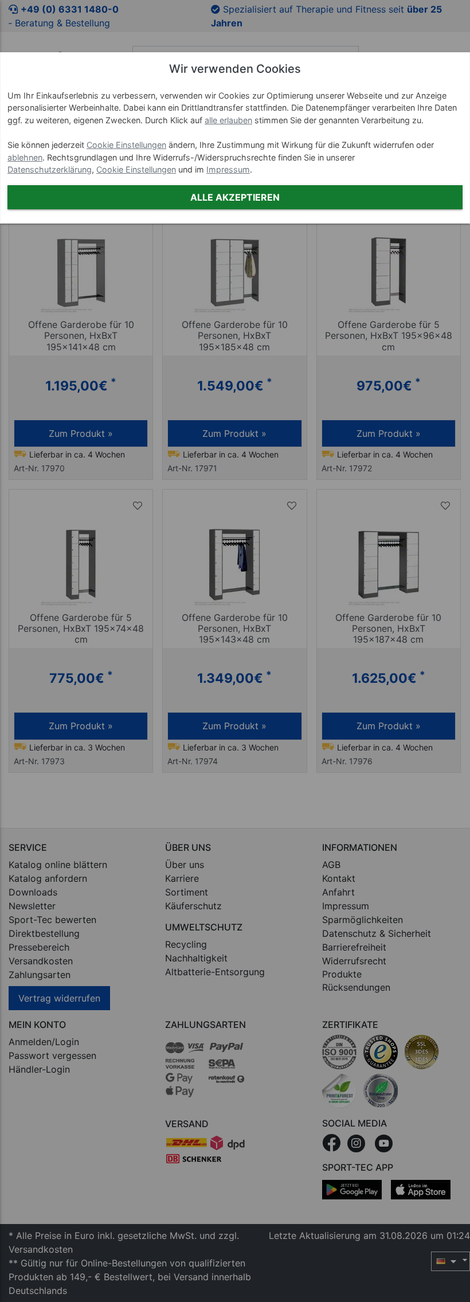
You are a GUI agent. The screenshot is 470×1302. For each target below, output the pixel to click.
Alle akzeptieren (235, 197)
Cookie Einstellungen (126, 145)
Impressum (228, 169)
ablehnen (24, 157)
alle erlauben (228, 120)
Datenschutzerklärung (49, 169)
